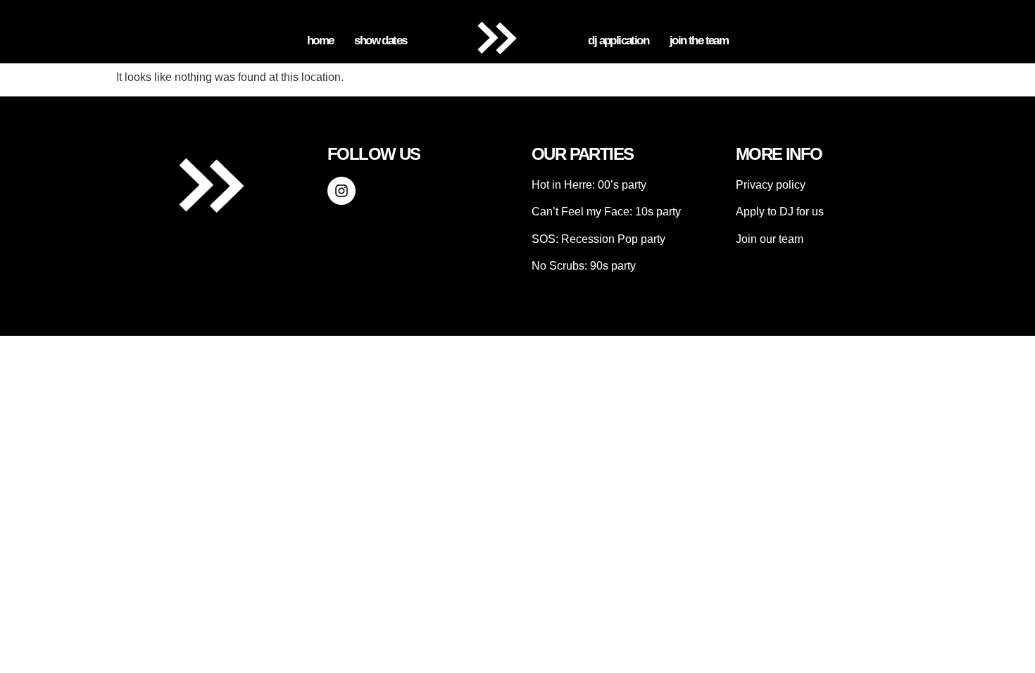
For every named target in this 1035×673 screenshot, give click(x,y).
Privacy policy (770, 185)
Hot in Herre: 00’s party (589, 185)
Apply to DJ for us (780, 212)
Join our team (769, 239)
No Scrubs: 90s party (584, 266)
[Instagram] (341, 191)
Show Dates (380, 40)
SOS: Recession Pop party (598, 239)
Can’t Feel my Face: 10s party (606, 212)
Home (320, 40)
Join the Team (699, 40)
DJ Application (618, 40)
